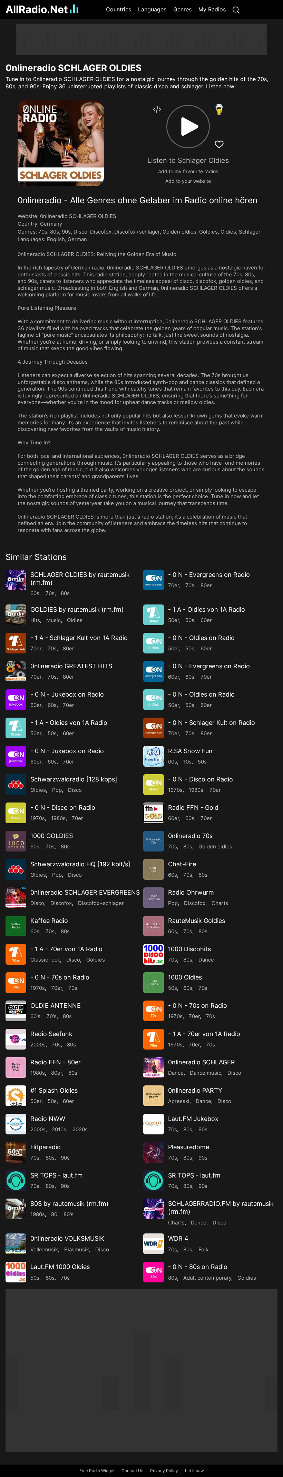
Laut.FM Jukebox (193, 1118)
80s (54, 231)
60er (206, 620)
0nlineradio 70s (190, 835)
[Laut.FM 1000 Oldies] (16, 1272)
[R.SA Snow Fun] (153, 756)
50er (173, 620)
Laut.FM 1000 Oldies (60, 1266)
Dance (206, 959)
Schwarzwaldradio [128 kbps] (73, 779)
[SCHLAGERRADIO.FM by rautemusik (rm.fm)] (153, 1209)
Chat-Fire (182, 864)
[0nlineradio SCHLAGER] (153, 1067)
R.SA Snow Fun (190, 751)
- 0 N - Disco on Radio (200, 779)
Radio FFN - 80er (55, 1062)
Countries (118, 9)
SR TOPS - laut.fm (56, 1175)
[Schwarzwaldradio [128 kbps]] (16, 784)
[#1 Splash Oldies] (16, 1095)
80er (206, 585)
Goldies (208, 231)
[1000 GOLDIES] (16, 841)
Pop (57, 790)
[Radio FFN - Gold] (153, 812)
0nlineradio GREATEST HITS (71, 666)
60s (34, 593)
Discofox (100, 231)
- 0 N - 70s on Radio (59, 977)
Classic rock (45, 959)
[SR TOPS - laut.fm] (16, 1180)
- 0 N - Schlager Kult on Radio (211, 722)
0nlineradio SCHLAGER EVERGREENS (85, 892)
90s (66, 231)
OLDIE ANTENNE (55, 1005)
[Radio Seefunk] (16, 1039)
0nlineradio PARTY (195, 1090)
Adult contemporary (207, 1277)
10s (187, 761)
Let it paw (194, 1470)
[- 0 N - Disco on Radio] (153, 784)
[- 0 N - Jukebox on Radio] (16, 699)
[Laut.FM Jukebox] (153, 1124)
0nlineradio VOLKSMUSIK (67, 1238)
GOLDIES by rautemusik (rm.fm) (77, 609)
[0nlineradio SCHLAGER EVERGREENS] (16, 897)
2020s (80, 1129)
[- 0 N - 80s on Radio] (153, 1272)
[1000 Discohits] (153, 954)
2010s (59, 1129)
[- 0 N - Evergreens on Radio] (153, 580)
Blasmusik (76, 1249)
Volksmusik (44, 1249)
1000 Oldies (185, 977)
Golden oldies (179, 231)
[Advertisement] (141, 39)
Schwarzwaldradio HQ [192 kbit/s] (80, 864)
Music (53, 620)
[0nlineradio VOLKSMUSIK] (16, 1243)
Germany (51, 223)
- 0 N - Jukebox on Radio (67, 694)
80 (54, 1214)
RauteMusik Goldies (196, 920)
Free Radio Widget (97, 1470)
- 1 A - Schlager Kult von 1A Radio (79, 637)
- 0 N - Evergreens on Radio (209, 574)
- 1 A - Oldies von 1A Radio (206, 609)
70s (42, 231)
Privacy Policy (164, 1470)
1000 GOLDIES (51, 835)
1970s (175, 790)
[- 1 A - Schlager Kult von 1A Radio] (16, 643)
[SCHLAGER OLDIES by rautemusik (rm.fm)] (16, 580)
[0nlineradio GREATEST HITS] (16, 671)
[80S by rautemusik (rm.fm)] (16, 1209)
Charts (220, 903)
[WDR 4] (153, 1243)
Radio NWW (47, 1118)
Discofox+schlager (137, 231)
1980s (196, 790)
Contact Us (132, 1470)
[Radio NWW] (16, 1124)
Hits (35, 620)
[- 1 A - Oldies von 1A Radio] (153, 614)
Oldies (228, 231)
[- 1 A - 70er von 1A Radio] (16, 954)
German (77, 239)
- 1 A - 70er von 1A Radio (66, 949)
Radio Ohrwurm (191, 892)
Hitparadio (45, 1147)
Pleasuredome (188, 1147)
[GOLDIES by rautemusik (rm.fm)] (16, 614)
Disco (80, 231)
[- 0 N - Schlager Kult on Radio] (153, 728)
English (56, 239)
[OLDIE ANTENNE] (16, 1011)
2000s (38, 1044)
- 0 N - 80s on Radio (197, 1266)
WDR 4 (178, 1238)
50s (189, 620)
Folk (203, 1249)
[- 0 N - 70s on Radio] (16, 982)
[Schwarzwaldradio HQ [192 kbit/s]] (16, 869)
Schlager (250, 231)
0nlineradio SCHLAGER (201, 1062)
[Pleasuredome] (153, 1152)
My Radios (212, 9)
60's (35, 1016)
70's (52, 1016)
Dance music (205, 1073)
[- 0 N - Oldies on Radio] (153, 643)
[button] (188, 126)
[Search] (236, 9)
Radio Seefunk (51, 1033)
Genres (182, 9)
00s (172, 761)
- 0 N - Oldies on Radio (201, 637)
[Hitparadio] (16, 1152)
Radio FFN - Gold (193, 807)
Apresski (178, 1101)
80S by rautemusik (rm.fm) (69, 1203)
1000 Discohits (189, 949)
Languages (152, 9)
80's (69, 1214)
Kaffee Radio (49, 920)
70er (173, 585)
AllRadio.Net (37, 9)
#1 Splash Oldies (54, 1090)
